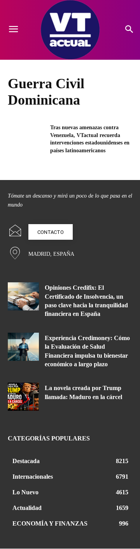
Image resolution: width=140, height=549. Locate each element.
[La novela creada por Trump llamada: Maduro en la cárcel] (23, 397)
